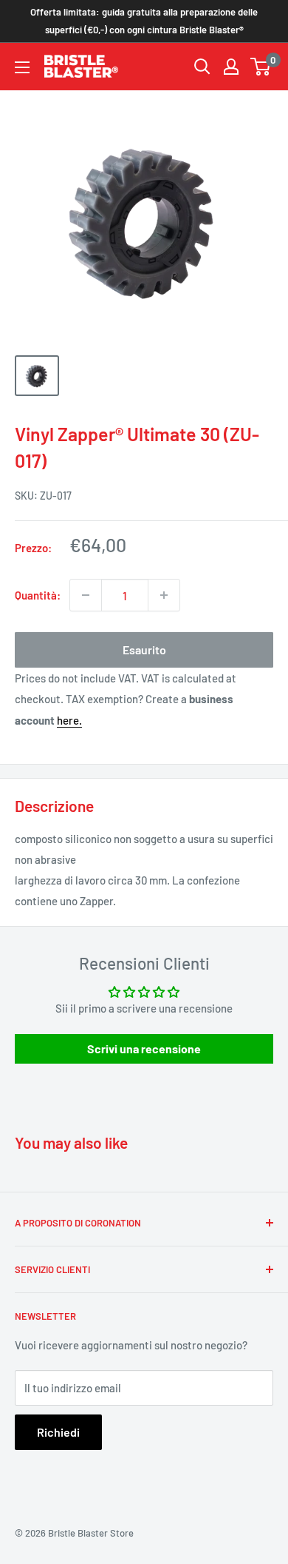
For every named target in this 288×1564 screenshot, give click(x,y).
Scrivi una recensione (144, 1048)
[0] (261, 66)
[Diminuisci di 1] (85, 595)
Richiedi (58, 1432)
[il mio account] (231, 66)
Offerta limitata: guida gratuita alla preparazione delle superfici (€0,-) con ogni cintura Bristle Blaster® (144, 21)
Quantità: (38, 595)
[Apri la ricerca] (202, 66)
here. (69, 720)
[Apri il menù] (22, 67)
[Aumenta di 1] (163, 595)
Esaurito (144, 649)
